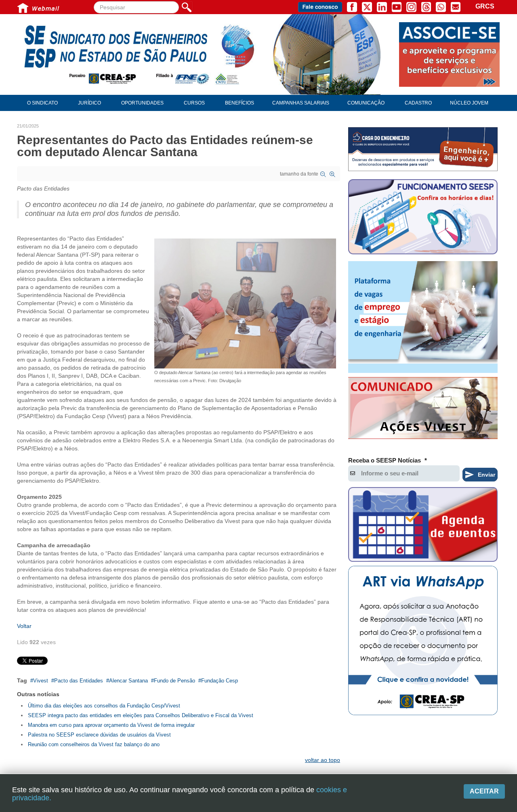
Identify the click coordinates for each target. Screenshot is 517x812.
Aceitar (484, 791)
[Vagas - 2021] (423, 317)
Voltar (24, 626)
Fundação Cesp (219, 681)
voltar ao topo (322, 760)
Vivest (40, 681)
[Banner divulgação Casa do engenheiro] (423, 149)
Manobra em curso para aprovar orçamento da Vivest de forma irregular (111, 725)
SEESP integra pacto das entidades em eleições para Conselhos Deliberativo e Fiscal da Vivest (140, 715)
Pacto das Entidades (78, 681)
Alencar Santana (128, 681)
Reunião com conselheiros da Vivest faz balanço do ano (94, 744)
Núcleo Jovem (469, 103)
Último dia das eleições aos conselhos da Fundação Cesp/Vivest (104, 706)
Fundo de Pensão (174, 681)
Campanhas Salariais (300, 103)
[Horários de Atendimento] (423, 218)
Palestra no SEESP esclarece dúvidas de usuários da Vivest (99, 735)
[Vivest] (423, 409)
